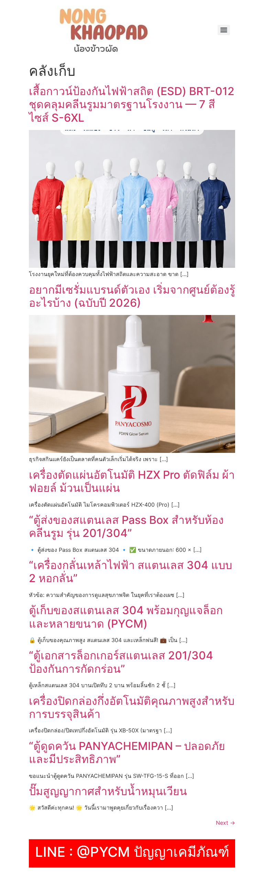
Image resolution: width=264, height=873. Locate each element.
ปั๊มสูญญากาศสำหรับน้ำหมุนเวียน (108, 791)
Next (225, 822)
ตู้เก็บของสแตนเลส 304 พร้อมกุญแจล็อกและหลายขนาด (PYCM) (126, 616)
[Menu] (224, 30)
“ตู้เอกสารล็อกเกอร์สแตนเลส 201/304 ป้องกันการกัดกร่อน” (121, 662)
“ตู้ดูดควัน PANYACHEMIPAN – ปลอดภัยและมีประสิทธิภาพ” (127, 752)
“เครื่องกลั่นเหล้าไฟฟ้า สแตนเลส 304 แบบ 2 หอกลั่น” (130, 571)
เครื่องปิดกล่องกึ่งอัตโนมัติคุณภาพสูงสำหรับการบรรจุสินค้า (131, 707)
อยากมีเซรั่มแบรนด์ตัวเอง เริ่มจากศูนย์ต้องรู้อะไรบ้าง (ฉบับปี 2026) (132, 296)
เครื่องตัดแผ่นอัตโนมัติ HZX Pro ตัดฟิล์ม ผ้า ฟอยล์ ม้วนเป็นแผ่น (132, 481)
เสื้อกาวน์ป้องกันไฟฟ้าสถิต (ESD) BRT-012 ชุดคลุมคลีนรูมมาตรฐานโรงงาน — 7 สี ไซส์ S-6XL (131, 104)
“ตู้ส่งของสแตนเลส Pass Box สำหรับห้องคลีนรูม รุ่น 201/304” (126, 526)
